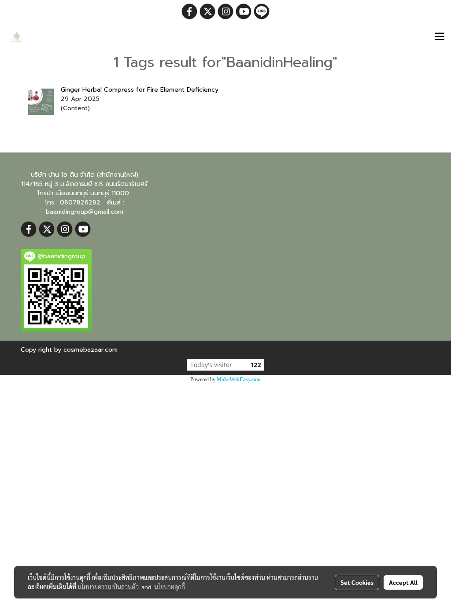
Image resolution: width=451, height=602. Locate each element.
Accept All (403, 582)
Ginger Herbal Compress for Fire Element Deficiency (139, 89)
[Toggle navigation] (439, 37)
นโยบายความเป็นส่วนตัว (108, 587)
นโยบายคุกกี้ (169, 587)
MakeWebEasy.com (239, 379)
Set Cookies (356, 582)
